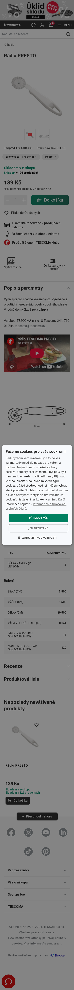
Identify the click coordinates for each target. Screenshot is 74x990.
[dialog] (37, 495)
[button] (37, 537)
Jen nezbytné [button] (38, 528)
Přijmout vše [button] (38, 518)
